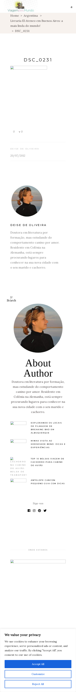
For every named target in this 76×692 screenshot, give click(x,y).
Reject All (38, 684)
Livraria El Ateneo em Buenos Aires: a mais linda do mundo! (36, 23)
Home (14, 15)
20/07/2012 (17, 155)
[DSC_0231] (38, 201)
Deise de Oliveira (24, 149)
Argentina (31, 15)
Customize (38, 674)
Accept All (38, 664)
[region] (38, 660)
